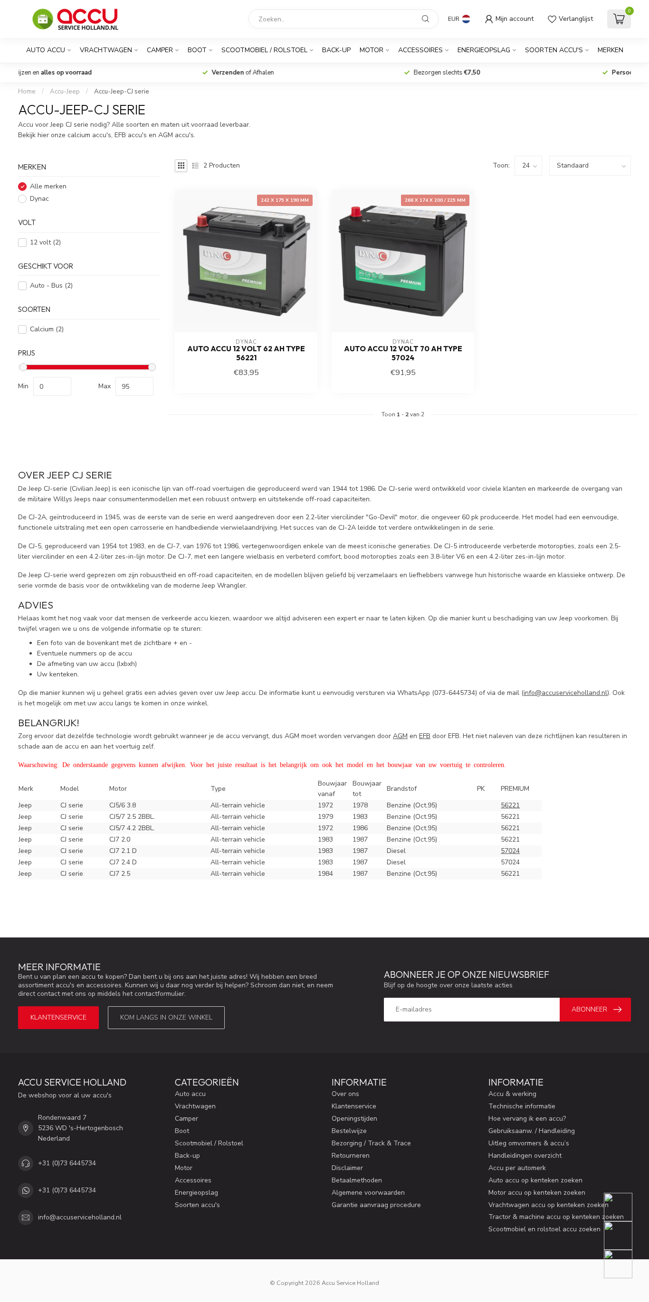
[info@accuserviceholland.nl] (624, 1235)
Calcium (47, 329)
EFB (424, 735)
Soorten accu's (554, 50)
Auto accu (45, 50)
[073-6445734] (624, 1207)
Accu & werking (512, 1093)
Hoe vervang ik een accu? (527, 1118)
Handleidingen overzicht (525, 1155)
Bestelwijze (349, 1130)
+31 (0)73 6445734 (67, 1163)
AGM (400, 735)
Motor (371, 50)
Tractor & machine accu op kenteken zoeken (556, 1216)
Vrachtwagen (106, 50)
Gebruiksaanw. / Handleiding (531, 1130)
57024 (510, 850)
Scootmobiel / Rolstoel (264, 50)
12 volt (45, 242)
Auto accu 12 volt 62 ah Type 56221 (246, 353)
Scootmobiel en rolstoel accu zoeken (544, 1229)
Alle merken (48, 186)
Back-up (336, 50)
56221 (510, 805)
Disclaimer (347, 1167)
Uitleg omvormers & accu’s (528, 1143)
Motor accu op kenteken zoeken (536, 1192)
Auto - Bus (51, 286)
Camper (160, 50)
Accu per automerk (517, 1167)
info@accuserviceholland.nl (80, 1217)
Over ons (345, 1093)
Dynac (39, 199)
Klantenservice (58, 1017)
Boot (197, 50)
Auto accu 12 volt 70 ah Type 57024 (403, 353)
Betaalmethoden (357, 1180)
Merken (610, 50)
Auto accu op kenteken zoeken (535, 1180)
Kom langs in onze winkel (166, 1017)
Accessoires (420, 50)
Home (27, 91)
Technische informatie (521, 1106)
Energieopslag (484, 50)
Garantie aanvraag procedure (376, 1204)
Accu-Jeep (65, 91)
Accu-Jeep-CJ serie (121, 91)
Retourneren (351, 1155)
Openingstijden (354, 1118)
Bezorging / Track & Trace (371, 1143)
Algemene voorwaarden (368, 1192)
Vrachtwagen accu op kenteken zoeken (548, 1204)
